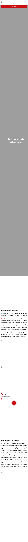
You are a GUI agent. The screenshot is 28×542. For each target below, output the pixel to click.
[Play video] (14, 403)
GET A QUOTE (14, 6)
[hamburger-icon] (25, 3)
